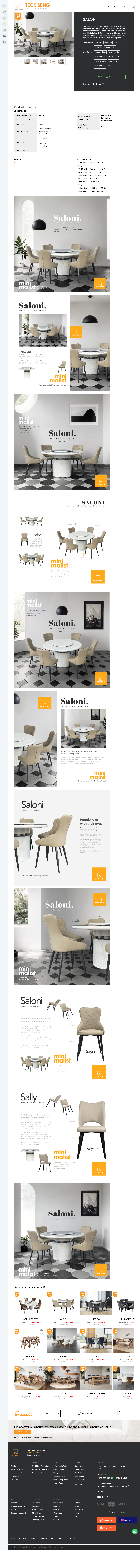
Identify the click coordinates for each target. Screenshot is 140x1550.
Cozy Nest (57, 1513)
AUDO (63, 1319)
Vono (55, 1516)
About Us (22, 1538)
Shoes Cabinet (38, 1516)
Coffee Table (58, 1469)
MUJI (63, 1393)
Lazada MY (128, 1520)
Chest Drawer (37, 1513)
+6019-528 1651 (121, 1478)
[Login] (108, 6)
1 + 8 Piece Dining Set (40, 1473)
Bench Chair (79, 1476)
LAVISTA (63, 1356)
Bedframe (14, 1503)
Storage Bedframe (18, 1506)
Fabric (13, 1466)
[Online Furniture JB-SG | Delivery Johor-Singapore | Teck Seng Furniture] (38, 6)
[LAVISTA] (63, 1340)
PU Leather (15, 1476)
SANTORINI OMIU (96, 1393)
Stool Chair (79, 1480)
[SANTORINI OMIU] (96, 1378)
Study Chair (79, 1473)
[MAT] (30, 1378)
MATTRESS (57, 1499)
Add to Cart (87, 1414)
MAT (129, 1356)
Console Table (59, 1476)
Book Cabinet (37, 1509)
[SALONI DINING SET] (44, 34)
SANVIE (129, 1393)
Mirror (77, 1513)
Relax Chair (79, 1466)
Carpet (77, 1503)
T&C (52, 1538)
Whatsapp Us (105, 77)
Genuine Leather (17, 1473)
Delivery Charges (118, 1512)
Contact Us (70, 1538)
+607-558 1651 (104, 1478)
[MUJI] (63, 1378)
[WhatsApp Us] (112, 1478)
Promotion (34, 1538)
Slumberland (58, 1503)
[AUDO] (63, 1303)
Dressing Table (38, 1520)
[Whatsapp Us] (134, 1531)
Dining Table (58, 1473)
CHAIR (77, 1463)
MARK (96, 1356)
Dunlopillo (57, 1506)
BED (12, 1499)
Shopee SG (107, 1528)
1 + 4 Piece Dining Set (40, 1466)
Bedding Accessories (19, 1513)
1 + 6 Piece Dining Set (40, 1469)
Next (66, 61)
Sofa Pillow (79, 1509)
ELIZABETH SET (128, 1319)
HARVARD (30, 1356)
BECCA (96, 1319)
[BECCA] (96, 1303)
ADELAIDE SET (30, 1319)
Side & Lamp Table (60, 1480)
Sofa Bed (14, 1480)
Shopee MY (107, 1520)
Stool (77, 1506)
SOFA (13, 1463)
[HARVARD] (30, 1340)
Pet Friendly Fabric (18, 1469)
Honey (56, 1520)
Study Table (58, 1483)
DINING (35, 1463)
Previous (21, 61)
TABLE (56, 1463)
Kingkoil (56, 1509)
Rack (77, 1516)
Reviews (44, 1538)
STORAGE (36, 1499)
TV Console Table (60, 1466)
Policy (60, 1538)
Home (13, 1538)
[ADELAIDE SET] (30, 1303)
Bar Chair (78, 1484)
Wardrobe (36, 1503)
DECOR (77, 1499)
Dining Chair (79, 1469)
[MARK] (96, 1340)
